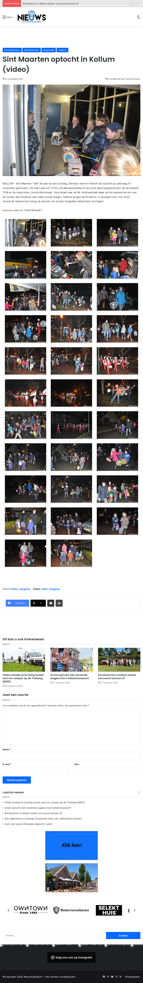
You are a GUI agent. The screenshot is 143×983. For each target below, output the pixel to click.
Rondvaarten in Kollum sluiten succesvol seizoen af (117, 676)
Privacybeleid (132, 976)
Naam (7, 749)
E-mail (7, 764)
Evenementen (12, 50)
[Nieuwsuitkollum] (31, 17)
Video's (62, 50)
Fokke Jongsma (20, 589)
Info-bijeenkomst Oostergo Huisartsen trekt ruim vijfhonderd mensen (61, 3)
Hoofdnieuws (31, 50)
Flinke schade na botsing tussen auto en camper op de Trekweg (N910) (23, 678)
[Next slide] (134, 910)
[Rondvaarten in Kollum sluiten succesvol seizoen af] (119, 660)
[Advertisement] (71, 37)
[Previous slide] (8, 910)
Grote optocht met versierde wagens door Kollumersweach (69, 676)
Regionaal (48, 50)
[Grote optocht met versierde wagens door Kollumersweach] (71, 660)
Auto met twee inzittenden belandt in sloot (28, 824)
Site (76, 764)
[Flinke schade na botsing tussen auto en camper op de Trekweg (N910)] (24, 660)
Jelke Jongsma (50, 589)
